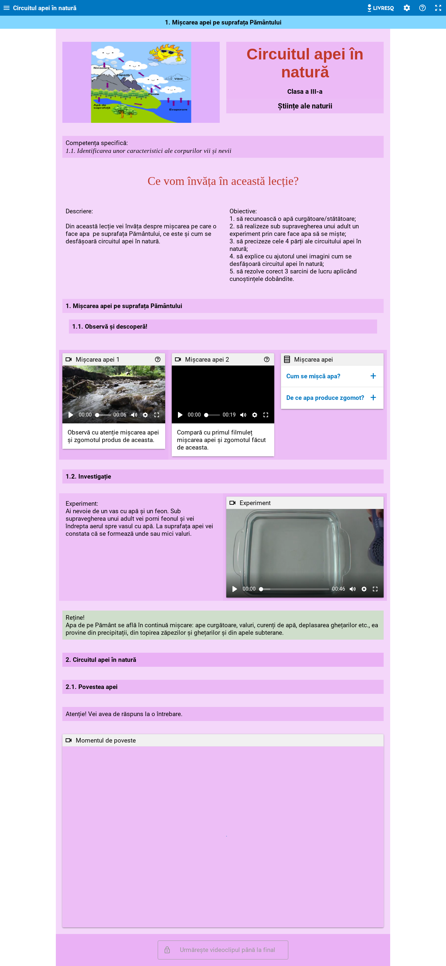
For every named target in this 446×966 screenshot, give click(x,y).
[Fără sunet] (134, 415)
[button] (332, 376)
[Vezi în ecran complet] (156, 415)
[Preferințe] (407, 8)
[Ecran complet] (438, 8)
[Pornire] (71, 415)
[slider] (103, 415)
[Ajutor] (422, 8)
